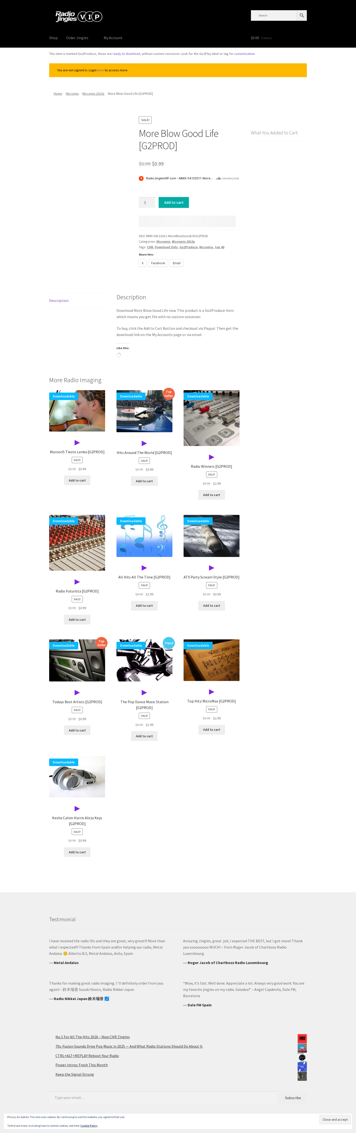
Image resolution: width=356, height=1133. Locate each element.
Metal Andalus (66, 962)
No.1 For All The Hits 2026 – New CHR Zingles (92, 1036)
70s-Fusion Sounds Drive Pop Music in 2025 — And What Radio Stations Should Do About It (129, 1046)
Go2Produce (188, 247)
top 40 (219, 247)
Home (58, 93)
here (100, 70)
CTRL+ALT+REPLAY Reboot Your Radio (87, 1055)
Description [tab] (59, 300)
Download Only (166, 247)
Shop (53, 37)
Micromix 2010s (93, 93)
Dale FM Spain (200, 1004)
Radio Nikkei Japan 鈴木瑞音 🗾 (81, 998)
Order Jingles (77, 37)
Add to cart (174, 202)
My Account (113, 37)
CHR (150, 247)
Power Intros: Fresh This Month (81, 1064)
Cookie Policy (89, 1125)
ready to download (126, 53)
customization (244, 53)
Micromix (72, 93)
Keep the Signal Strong (74, 1074)
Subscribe (293, 1097)
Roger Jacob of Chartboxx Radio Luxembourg (228, 962)
